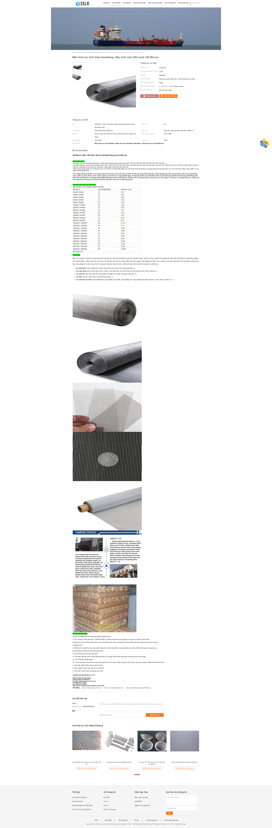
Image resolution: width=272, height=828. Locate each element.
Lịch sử (105, 801)
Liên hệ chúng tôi (169, 3)
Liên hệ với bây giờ (171, 96)
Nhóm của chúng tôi (109, 809)
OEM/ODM (138, 801)
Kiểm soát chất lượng (155, 3)
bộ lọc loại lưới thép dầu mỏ (113, 688)
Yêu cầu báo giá (183, 3)
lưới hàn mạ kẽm (77, 801)
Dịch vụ (105, 805)
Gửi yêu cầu (154, 715)
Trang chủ (106, 3)
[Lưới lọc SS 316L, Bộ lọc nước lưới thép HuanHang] (151, 745)
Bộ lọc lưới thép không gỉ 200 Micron (138, 688)
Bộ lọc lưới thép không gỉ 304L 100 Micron (184, 762)
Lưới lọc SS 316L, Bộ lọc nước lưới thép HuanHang (152, 763)
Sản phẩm (108, 820)
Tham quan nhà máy (139, 3)
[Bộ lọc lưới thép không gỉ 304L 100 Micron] (184, 745)
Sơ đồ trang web (151, 820)
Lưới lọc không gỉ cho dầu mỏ (91, 688)
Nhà (96, 820)
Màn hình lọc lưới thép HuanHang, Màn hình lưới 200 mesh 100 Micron (123, 52)
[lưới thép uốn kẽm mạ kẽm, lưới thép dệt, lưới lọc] (86, 745)
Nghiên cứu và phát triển (142, 805)
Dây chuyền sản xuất (141, 797)
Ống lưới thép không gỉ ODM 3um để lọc (119, 762)
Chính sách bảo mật (171, 820)
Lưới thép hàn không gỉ (79, 797)
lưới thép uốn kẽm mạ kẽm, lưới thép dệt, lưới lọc (86, 763)
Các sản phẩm (116, 3)
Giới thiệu (106, 797)
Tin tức (136, 820)
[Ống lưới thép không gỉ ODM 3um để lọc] (119, 745)
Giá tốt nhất (151, 96)
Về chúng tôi (127, 3)
